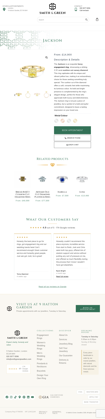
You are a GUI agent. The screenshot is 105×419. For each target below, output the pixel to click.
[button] (46, 57)
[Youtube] (32, 397)
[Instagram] (11, 397)
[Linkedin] (28, 397)
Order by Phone (73, 138)
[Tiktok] (15, 397)
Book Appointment (72, 130)
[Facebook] (7, 397)
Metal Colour (61, 115)
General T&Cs (57, 412)
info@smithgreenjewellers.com (18, 359)
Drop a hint (74, 145)
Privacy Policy (43, 412)
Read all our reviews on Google (52, 286)
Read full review (62, 276)
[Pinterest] (24, 397)
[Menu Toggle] (52, 27)
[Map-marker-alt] (19, 397)
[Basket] (97, 19)
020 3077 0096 (12, 356)
